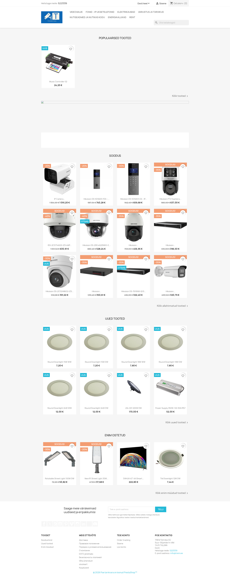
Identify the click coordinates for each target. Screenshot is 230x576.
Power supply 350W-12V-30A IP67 (170, 408)
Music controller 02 (58, 81)
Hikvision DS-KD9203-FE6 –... (96, 199)
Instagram (77, 524)
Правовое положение (89, 543)
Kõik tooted (180, 96)
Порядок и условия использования (95, 547)
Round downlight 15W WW (59, 362)
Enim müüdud (47, 547)
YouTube (60, 524)
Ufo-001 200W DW (133, 408)
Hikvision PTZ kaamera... (170, 199)
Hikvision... (133, 245)
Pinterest (66, 524)
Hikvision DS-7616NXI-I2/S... (133, 291)
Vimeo (71, 524)
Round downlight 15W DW (96, 362)
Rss (55, 524)
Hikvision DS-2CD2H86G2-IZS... (59, 291)
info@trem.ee (176, 553)
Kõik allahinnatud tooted (173, 306)
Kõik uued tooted (177, 422)
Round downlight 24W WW (60, 408)
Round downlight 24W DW (96, 408)
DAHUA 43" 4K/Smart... (133, 478)
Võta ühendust (86, 561)
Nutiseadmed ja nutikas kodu (87, 17)
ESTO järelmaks (86, 554)
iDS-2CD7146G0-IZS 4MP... (59, 245)
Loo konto (121, 547)
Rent (132, 17)
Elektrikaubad (126, 12)
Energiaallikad (117, 17)
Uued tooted (47, 543)
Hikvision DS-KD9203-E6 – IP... (133, 199)
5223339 (62, 3)
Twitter (50, 524)
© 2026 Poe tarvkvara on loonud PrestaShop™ (115, 572)
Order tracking (123, 540)
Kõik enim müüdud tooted (172, 493)
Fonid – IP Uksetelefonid (100, 12)
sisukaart (83, 564)
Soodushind (46, 540)
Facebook (44, 524)
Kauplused (84, 567)
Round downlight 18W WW (133, 362)
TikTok (89, 524)
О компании (84, 550)
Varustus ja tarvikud (151, 12)
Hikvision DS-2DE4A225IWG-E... (97, 245)
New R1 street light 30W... (96, 478)
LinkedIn (83, 524)
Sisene (120, 543)
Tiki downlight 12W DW (170, 478)
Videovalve (76, 12)
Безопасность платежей (90, 557)
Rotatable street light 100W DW (59, 478)
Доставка (83, 540)
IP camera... (59, 199)
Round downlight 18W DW (170, 362)
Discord (95, 524)
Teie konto (123, 535)
